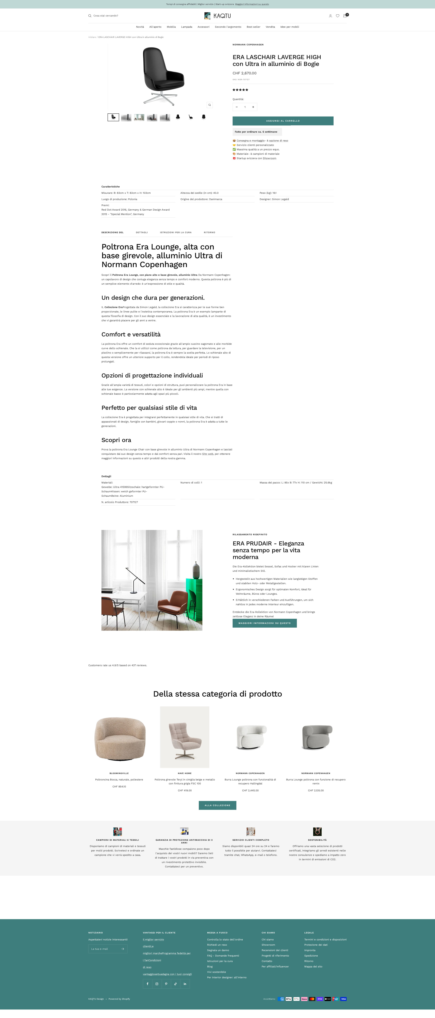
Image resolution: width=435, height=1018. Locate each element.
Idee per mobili (289, 26)
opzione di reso (278, 140)
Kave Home (185, 773)
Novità (140, 26)
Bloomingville (119, 773)
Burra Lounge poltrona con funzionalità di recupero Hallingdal (250, 781)
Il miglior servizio (153, 939)
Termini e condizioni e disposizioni (325, 939)
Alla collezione (217, 805)
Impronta (309, 950)
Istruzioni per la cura (176, 232)
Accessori (204, 26)
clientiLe (148, 946)
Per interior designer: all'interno (227, 977)
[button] (241, 89)
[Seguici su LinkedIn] (185, 983)
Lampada (186, 26)
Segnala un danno (218, 950)
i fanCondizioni (152, 960)
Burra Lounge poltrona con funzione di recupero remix (316, 781)
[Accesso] (330, 15)
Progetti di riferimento (275, 955)
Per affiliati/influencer (275, 966)
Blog (210, 966)
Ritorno (209, 232)
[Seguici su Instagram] (157, 983)
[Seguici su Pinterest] (166, 983)
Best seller (253, 26)
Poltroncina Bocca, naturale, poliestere (119, 779)
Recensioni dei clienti (275, 950)
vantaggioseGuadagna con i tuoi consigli (167, 974)
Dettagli (142, 232)
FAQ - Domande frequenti (223, 955)
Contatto (267, 961)
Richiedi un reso (217, 944)
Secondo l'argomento (228, 26)
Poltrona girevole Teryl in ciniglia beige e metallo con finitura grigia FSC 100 (185, 781)
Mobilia (171, 26)
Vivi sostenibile (216, 972)
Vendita (270, 26)
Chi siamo (268, 939)
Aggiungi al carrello (283, 121)
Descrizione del (112, 232)
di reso (147, 967)
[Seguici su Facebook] (147, 983)
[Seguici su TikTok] (175, 983)
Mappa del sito (313, 966)
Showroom (269, 158)
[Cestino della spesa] (345, 15)
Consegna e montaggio (251, 140)
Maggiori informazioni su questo (252, 4)
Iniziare (92, 37)
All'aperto (155, 26)
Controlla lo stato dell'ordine (225, 939)
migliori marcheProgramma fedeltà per (167, 953)
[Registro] (122, 949)
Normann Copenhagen (248, 44)
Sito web (207, 453)
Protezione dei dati (316, 944)
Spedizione (311, 955)
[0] (337, 15)
